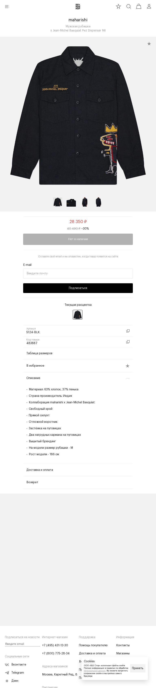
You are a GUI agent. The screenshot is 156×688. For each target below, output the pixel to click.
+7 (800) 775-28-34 (56, 653)
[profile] (149, 6)
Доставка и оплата (92, 653)
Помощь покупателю (93, 645)
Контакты (123, 645)
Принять (137, 668)
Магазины (123, 653)
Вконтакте (18, 664)
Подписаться (78, 288)
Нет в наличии (78, 239)
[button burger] (7, 6)
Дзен (14, 680)
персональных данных (94, 671)
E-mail (27, 265)
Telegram (17, 672)
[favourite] (118, 6)
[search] (129, 6)
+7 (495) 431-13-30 (55, 645)
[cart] (139, 6)
